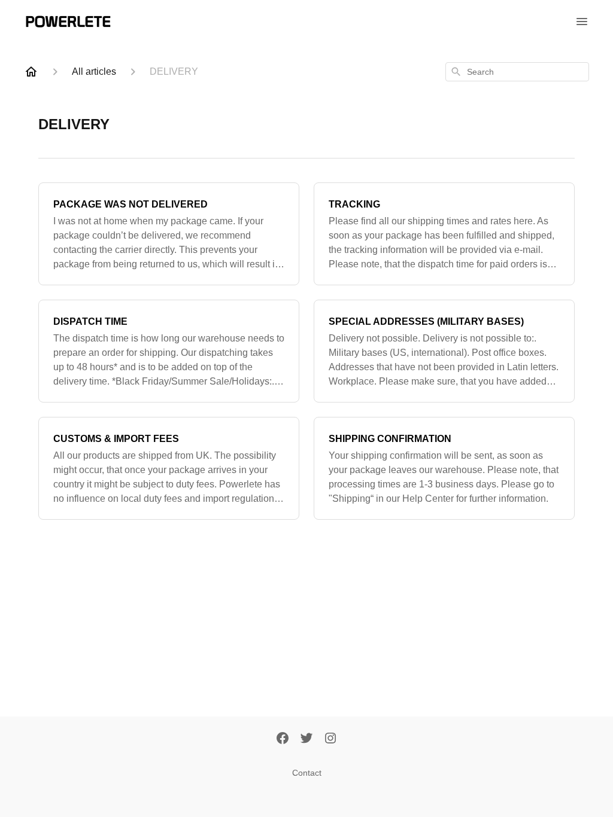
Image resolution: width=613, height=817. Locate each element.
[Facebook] (282, 739)
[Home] (31, 72)
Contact (306, 773)
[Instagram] (330, 739)
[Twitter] (306, 739)
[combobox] (517, 71)
